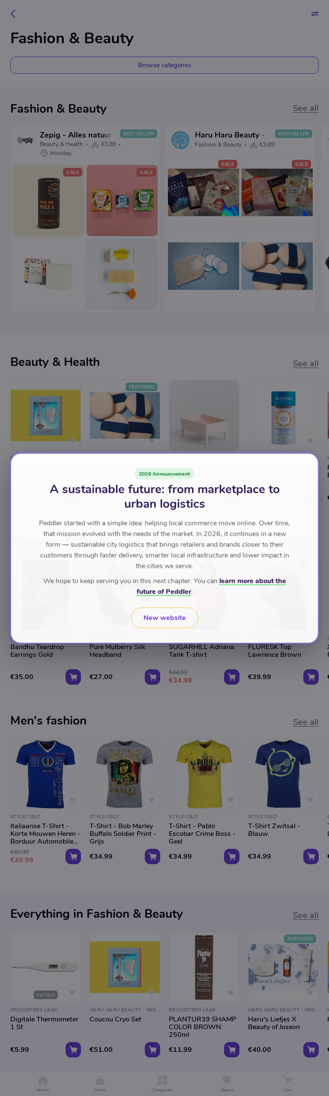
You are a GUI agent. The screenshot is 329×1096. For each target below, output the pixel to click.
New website (165, 618)
